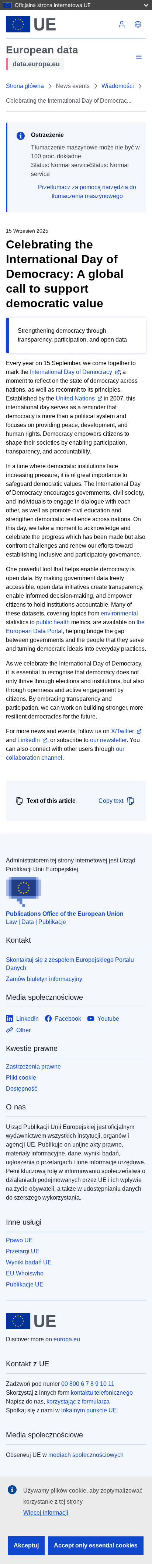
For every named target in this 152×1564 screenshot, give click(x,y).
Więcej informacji (45, 1513)
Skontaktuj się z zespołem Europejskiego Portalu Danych (70, 964)
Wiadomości (117, 86)
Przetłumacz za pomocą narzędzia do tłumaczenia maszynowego (87, 191)
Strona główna (25, 86)
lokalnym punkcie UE (89, 1410)
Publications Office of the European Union (65, 914)
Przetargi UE (22, 1251)
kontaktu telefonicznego (102, 1393)
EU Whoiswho (25, 1273)
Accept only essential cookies (96, 1545)
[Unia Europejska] (60, 24)
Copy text (111, 801)
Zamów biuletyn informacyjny (44, 979)
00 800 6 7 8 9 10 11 (87, 1384)
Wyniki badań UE (29, 1262)
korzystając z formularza (78, 1401)
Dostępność (21, 1088)
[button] (138, 24)
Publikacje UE (25, 1284)
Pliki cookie (21, 1077)
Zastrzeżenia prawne (33, 1066)
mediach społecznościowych (86, 1455)
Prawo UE (19, 1240)
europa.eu (66, 1339)
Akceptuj (26, 1545)
